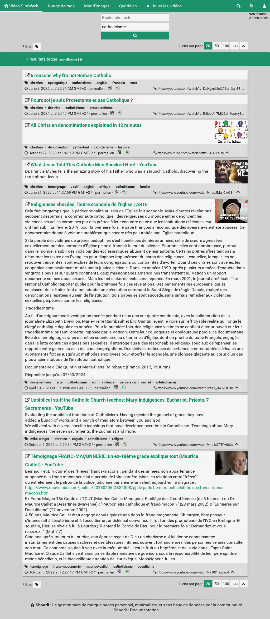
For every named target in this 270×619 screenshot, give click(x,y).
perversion (128, 382)
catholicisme (68, 59)
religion (117, 439)
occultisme (146, 566)
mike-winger (39, 439)
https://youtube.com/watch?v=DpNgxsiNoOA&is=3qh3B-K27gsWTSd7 (210, 89)
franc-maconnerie (67, 566)
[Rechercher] (238, 6)
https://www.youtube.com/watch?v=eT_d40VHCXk (195, 388)
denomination (58, 147)
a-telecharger (166, 382)
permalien (66, 88)
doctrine (54, 108)
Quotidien (128, 5)
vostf (75, 187)
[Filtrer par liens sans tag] (37, 46)
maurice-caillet (97, 566)
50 (217, 46)
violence (108, 382)
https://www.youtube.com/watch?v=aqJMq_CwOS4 (196, 192)
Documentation (144, 609)
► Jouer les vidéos (164, 5)
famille (145, 187)
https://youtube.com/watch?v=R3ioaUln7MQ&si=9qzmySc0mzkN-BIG (209, 114)
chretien (36, 83)
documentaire (40, 382)
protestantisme (101, 108)
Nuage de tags (61, 5)
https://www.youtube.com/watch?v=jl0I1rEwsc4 (193, 572)
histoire (123, 147)
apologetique (57, 83)
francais (118, 83)
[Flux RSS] (252, 6)
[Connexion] (264, 6)
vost (133, 83)
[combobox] (135, 27)
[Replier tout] (244, 45)
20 (208, 46)
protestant (81, 147)
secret (146, 382)
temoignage (57, 187)
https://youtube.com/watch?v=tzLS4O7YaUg (190, 153)
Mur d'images (96, 5)
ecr (94, 382)
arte (59, 382)
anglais (102, 83)
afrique (104, 187)
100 (226, 46)
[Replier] (227, 152)
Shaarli (42, 604)
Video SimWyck (23, 5)
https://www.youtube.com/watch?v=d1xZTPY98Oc (195, 445)
